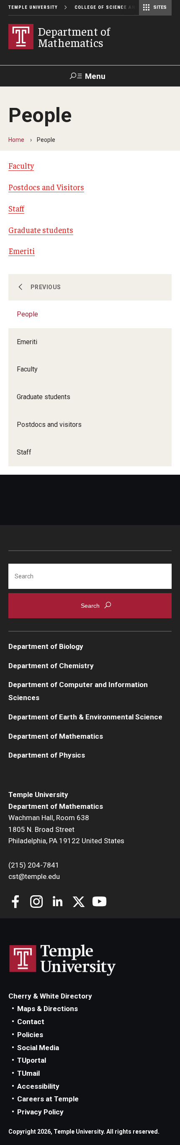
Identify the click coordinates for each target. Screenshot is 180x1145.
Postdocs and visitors (49, 425)
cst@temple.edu (34, 876)
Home (16, 139)
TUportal (31, 1060)
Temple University (33, 7)
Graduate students (43, 397)
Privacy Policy (40, 1112)
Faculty (27, 369)
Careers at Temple (48, 1099)
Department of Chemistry (51, 665)
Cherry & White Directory (50, 996)
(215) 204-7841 (33, 865)
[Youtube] (99, 902)
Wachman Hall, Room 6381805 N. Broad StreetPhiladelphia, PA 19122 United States (66, 829)
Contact (30, 1021)
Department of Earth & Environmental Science (85, 717)
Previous (46, 287)
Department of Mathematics (55, 736)
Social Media (38, 1047)
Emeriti (27, 342)
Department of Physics (46, 755)
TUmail (28, 1073)
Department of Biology (45, 646)
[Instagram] (36, 902)
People (27, 314)
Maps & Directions (47, 1008)
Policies (30, 1034)
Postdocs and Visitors (46, 187)
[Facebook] (15, 902)
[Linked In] (57, 902)
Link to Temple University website (62, 960)
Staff (24, 452)
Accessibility (38, 1086)
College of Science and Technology (123, 7)
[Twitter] (78, 902)
